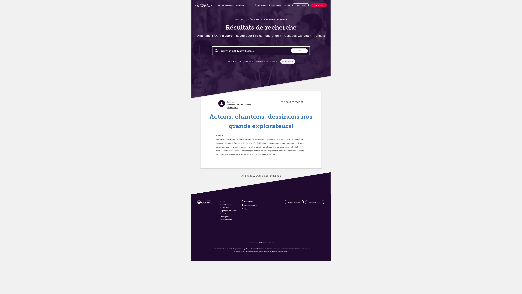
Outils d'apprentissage (225, 5)
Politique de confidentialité (226, 218)
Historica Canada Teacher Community (239, 106)
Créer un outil (301, 5)
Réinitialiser (288, 61)
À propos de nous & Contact (228, 212)
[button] (203, 4)
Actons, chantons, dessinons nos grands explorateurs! (261, 121)
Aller (299, 51)
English (287, 5)
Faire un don (318, 5)
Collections (240, 5)
